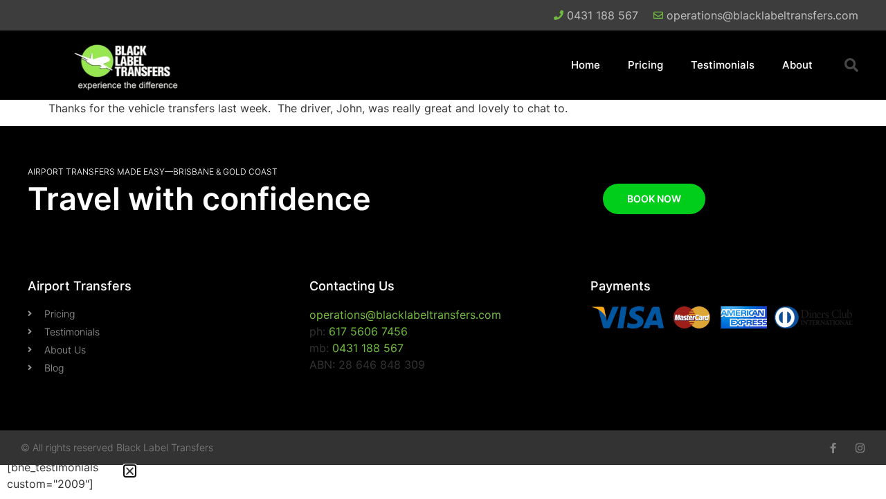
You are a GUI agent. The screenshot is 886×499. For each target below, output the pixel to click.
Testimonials (722, 64)
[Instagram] (860, 448)
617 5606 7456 (368, 331)
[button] (851, 65)
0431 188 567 (368, 348)
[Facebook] (833, 448)
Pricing (645, 64)
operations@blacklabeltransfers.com (405, 315)
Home (585, 64)
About (797, 64)
